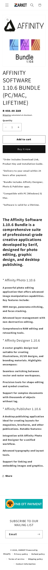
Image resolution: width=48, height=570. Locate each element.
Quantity (7, 120)
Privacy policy (21, 554)
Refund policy (38, 554)
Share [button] (8, 475)
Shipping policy (35, 559)
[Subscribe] (39, 534)
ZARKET (22, 550)
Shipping (7, 115)
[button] (7, 5)
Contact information (26, 564)
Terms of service (17, 559)
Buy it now (24, 149)
